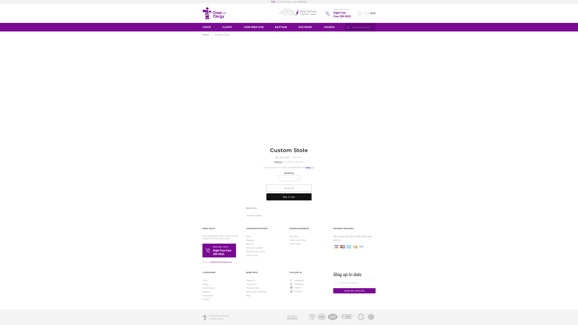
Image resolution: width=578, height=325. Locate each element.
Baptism (206, 292)
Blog (248, 295)
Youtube (298, 291)
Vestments (207, 295)
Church (205, 299)
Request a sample (254, 248)
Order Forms (252, 255)
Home (205, 34)
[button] (208, 27)
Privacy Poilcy (252, 288)
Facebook (298, 284)
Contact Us (251, 284)
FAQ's (248, 236)
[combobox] (360, 27)
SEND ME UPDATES (354, 291)
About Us (250, 280)
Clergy (205, 284)
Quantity (289, 173)
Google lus (299, 280)
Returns (249, 244)
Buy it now (289, 197)
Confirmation (208, 288)
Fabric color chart (298, 240)
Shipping (278, 162)
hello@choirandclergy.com (221, 262)
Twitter (297, 287)
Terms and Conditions (256, 292)
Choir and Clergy (222, 316)
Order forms (295, 244)
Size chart (294, 236)
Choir (204, 280)
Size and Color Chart (255, 251)
